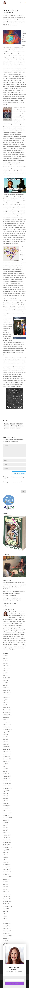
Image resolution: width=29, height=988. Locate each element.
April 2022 (5, 705)
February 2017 (6, 835)
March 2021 (6, 719)
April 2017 (5, 830)
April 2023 (5, 685)
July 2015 (5, 881)
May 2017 (5, 827)
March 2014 (6, 921)
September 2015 (7, 877)
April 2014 (5, 918)
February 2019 (6, 776)
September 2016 (7, 847)
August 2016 (6, 850)
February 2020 (6, 746)
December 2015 (7, 869)
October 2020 (6, 727)
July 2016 (5, 852)
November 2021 (7, 712)
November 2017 (7, 813)
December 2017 (7, 810)
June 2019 (5, 766)
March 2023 (6, 687)
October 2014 (6, 904)
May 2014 (5, 916)
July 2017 (5, 823)
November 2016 (7, 842)
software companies (12, 23)
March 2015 (6, 891)
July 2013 (5, 940)
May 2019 (5, 768)
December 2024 (7, 665)
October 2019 (6, 756)
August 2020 (6, 732)
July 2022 (5, 700)
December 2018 (7, 781)
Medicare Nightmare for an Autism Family (14, 582)
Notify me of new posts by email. (13, 482)
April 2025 (5, 663)
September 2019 (7, 759)
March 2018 (6, 803)
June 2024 (5, 670)
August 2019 (6, 761)
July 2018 (5, 793)
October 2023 (6, 678)
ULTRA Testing (6, 24)
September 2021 (7, 714)
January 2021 (6, 722)
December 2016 (7, 840)
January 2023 (6, 690)
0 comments (14, 24)
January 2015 (6, 896)
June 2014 (5, 913)
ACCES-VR (5, 17)
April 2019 (5, 771)
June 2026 (5, 658)
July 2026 (5, 656)
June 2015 (5, 884)
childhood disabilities (12, 19)
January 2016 (6, 867)
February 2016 (6, 864)
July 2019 (5, 764)
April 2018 (5, 800)
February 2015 (6, 894)
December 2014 (7, 899)
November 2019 (7, 754)
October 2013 (6, 933)
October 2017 (6, 815)
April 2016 (5, 859)
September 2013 (7, 936)
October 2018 (6, 786)
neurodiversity (12, 21)
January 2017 (6, 837)
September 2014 (7, 906)
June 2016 (5, 854)
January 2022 (6, 707)
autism (14, 17)
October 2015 (6, 874)
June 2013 (5, 943)
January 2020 (6, 749)
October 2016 (6, 845)
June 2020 (5, 737)
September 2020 (7, 729)
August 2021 (6, 717)
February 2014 (6, 923)
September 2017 (7, 818)
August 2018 (6, 791)
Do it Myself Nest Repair (9, 595)
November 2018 (7, 783)
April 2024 (5, 675)
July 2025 (5, 660)
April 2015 (5, 889)
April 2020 (5, 741)
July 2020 (5, 734)
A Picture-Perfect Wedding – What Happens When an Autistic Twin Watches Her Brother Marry (14, 587)
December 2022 (7, 692)
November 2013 (7, 931)
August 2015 (6, 879)
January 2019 (6, 778)
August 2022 (6, 697)
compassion (21, 19)
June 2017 (5, 825)
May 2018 (5, 798)
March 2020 (6, 744)
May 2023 (5, 683)
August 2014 (6, 909)
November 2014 (7, 901)
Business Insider (20, 17)
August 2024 (6, 668)
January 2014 (6, 926)
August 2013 (6, 938)
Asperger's (10, 17)
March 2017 (6, 832)
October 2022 (6, 695)
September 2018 (7, 788)
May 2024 (5, 673)
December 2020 (7, 724)
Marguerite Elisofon (8, 15)
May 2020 (5, 739)
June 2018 (5, 795)
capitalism (5, 19)
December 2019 (7, 751)
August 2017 (6, 820)
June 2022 (5, 702)
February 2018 (6, 805)
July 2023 (5, 680)
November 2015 (7, 872)
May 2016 (5, 857)
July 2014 (5, 911)
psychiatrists (18, 21)
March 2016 (6, 862)
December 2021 (7, 710)
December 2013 (7, 928)
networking (5, 21)
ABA (22, 15)
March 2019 (6, 773)
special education (21, 23)
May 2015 (5, 886)
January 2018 (6, 808)
